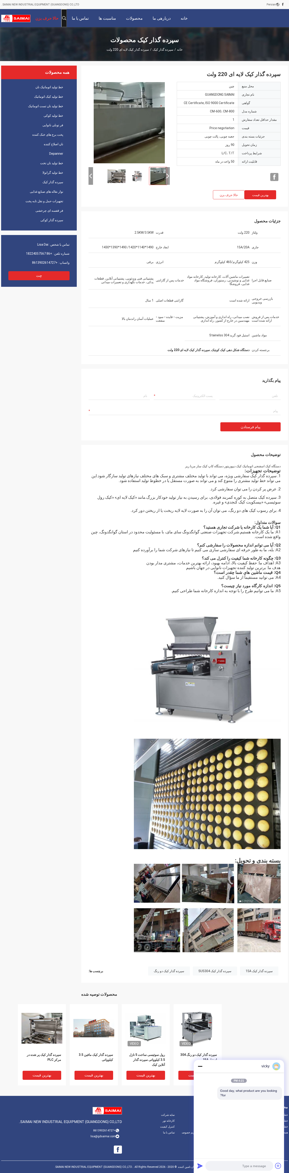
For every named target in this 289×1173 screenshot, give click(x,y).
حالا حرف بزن (229, 195)
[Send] (200, 1166)
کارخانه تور (169, 1120)
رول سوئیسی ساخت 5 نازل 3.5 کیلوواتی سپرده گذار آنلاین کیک (147, 1059)
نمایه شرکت (168, 1114)
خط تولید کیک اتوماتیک (48, 96)
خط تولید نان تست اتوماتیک (45, 106)
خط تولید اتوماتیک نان (49, 87)
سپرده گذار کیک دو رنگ (169, 971)
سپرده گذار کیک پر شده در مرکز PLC (44, 1057)
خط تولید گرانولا (52, 172)
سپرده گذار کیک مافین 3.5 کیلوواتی (96, 1057)
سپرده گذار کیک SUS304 (214, 971)
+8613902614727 (45, 262)
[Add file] (278, 1166)
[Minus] (200, 1066)
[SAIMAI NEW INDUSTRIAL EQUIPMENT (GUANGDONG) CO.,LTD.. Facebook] (282, 4)
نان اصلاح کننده (53, 144)
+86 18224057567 (39, 253)
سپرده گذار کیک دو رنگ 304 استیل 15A (198, 1057)
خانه (180, 49)
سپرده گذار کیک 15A (259, 971)
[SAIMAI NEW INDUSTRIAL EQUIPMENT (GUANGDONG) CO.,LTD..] (15, 18)
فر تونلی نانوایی (52, 125)
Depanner (56, 153)
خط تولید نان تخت (51, 163)
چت (39, 275)
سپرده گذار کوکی (51, 220)
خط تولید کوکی (53, 115)
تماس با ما (169, 1132)
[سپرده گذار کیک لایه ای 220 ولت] (129, 122)
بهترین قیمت (260, 195)
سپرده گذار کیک (163, 49)
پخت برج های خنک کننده (47, 134)
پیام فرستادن (250, 427)
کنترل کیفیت (167, 1126)
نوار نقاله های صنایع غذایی (46, 191)
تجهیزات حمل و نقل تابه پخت (44, 201)
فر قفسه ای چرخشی (49, 210)
